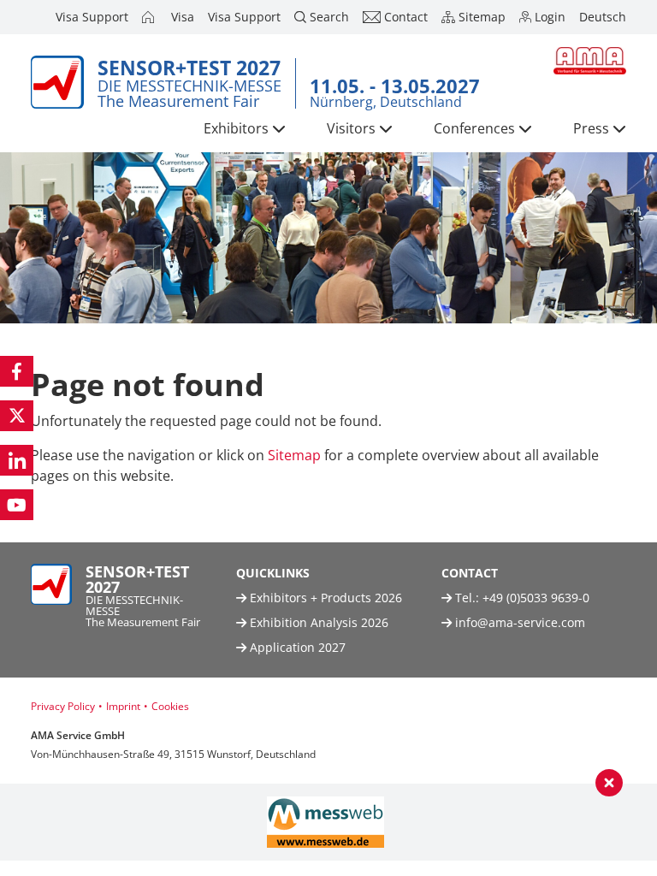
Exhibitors (236, 128)
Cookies (170, 706)
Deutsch (602, 17)
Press (591, 128)
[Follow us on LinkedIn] (16, 460)
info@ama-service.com (520, 622)
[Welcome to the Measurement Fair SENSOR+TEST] (149, 17)
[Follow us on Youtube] (16, 504)
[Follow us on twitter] (16, 415)
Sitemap (294, 455)
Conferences (474, 128)
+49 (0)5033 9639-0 (535, 597)
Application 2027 (296, 647)
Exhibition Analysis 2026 (317, 622)
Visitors (351, 128)
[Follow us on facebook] (16, 371)
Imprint (123, 706)
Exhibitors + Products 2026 (324, 597)
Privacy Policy (63, 706)
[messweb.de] (325, 822)
